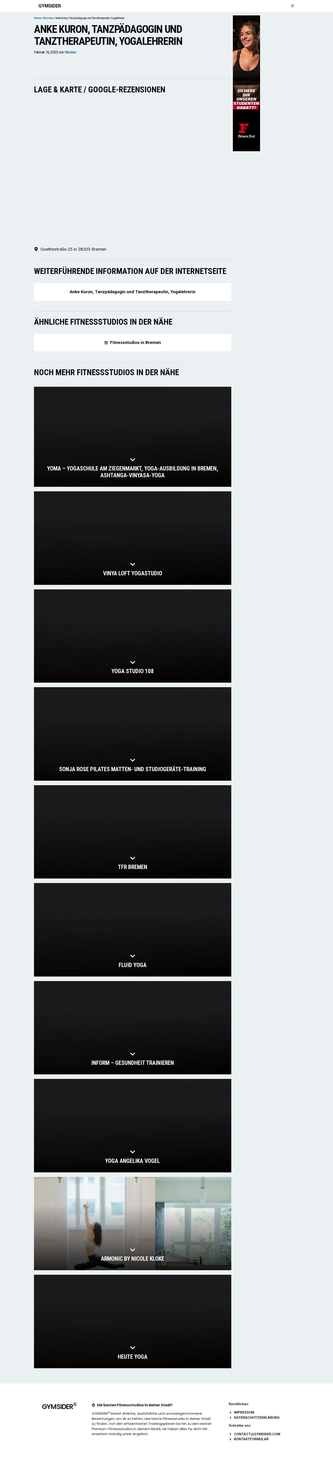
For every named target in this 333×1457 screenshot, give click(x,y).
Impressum (244, 1412)
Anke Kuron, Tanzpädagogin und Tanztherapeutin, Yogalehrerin (132, 291)
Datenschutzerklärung (257, 1418)
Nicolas (70, 52)
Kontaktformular (251, 1439)
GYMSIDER (50, 6)
